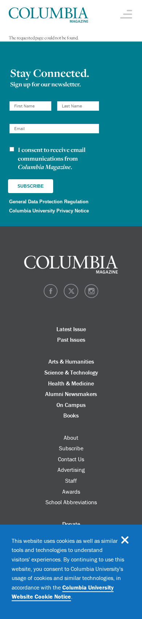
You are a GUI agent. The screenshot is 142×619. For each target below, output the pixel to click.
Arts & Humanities (71, 361)
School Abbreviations (71, 502)
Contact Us (71, 459)
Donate (71, 524)
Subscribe (71, 448)
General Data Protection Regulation (48, 201)
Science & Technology (71, 372)
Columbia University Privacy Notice (49, 210)
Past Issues (71, 339)
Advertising (71, 469)
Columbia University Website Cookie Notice (63, 592)
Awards (71, 491)
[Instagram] (91, 297)
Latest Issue (71, 329)
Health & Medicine (71, 383)
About (71, 437)
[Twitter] (71, 297)
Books (71, 415)
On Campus (71, 404)
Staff (71, 480)
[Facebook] (50, 297)
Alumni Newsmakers (71, 393)
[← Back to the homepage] (48, 16)
